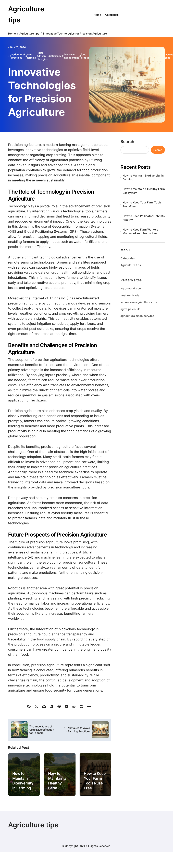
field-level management (71, 56)
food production (87, 56)
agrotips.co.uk (130, 309)
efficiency (55, 55)
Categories (112, 14)
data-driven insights (43, 56)
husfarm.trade (129, 295)
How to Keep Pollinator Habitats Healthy (144, 217)
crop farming (31, 56)
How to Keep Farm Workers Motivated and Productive (140, 231)
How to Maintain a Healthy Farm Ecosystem (58, 783)
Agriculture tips (130, 265)
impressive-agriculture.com (138, 302)
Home (97, 14)
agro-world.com (131, 288)
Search (127, 141)
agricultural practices (18, 56)
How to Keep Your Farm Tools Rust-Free (95, 780)
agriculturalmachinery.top (137, 316)
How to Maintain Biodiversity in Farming (22, 780)
